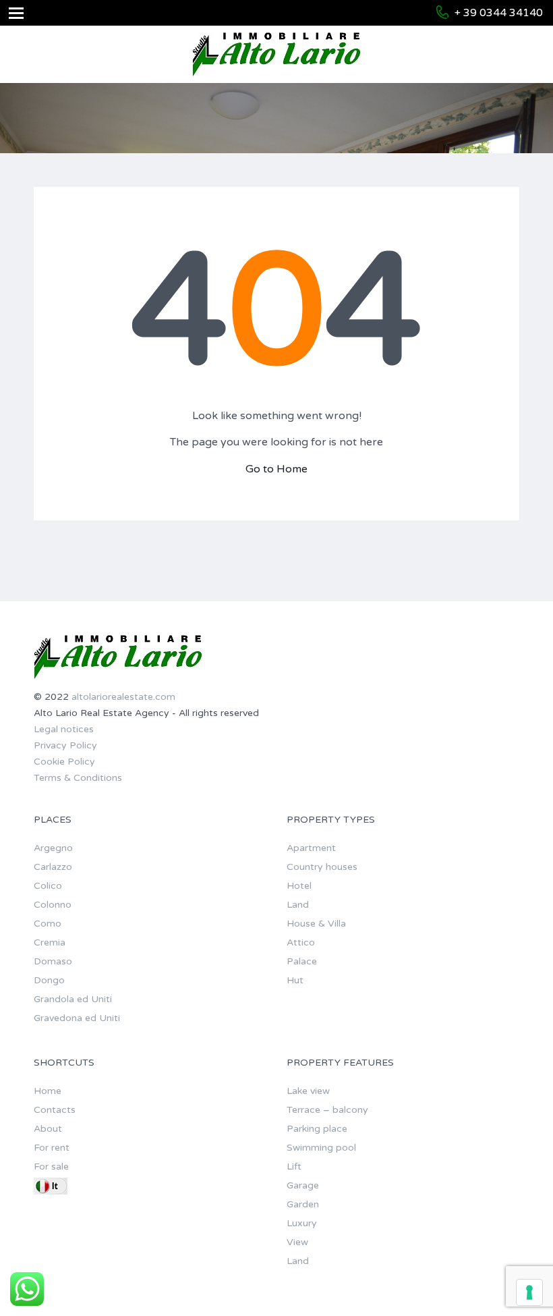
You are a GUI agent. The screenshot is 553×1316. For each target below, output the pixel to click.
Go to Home (276, 469)
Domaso (53, 961)
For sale (51, 1166)
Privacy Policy (65, 745)
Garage (303, 1185)
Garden (303, 1204)
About (48, 1128)
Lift (294, 1166)
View (297, 1242)
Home (47, 1091)
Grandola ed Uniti (73, 999)
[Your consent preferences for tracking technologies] (529, 1292)
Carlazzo (53, 867)
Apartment (311, 848)
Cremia (49, 942)
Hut (295, 980)
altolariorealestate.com (123, 697)
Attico (301, 942)
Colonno (52, 904)
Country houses (322, 867)
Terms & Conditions (78, 778)
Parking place (317, 1128)
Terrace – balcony (327, 1110)
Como (47, 923)
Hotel (299, 886)
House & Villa (316, 923)
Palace (302, 961)
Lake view (308, 1091)
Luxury (302, 1223)
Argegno (53, 848)
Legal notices (64, 729)
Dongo (49, 980)
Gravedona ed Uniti (77, 1018)
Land (298, 904)
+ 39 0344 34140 (499, 13)
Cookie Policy (64, 761)
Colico (48, 886)
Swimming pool (321, 1147)
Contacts (55, 1110)
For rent (51, 1147)
